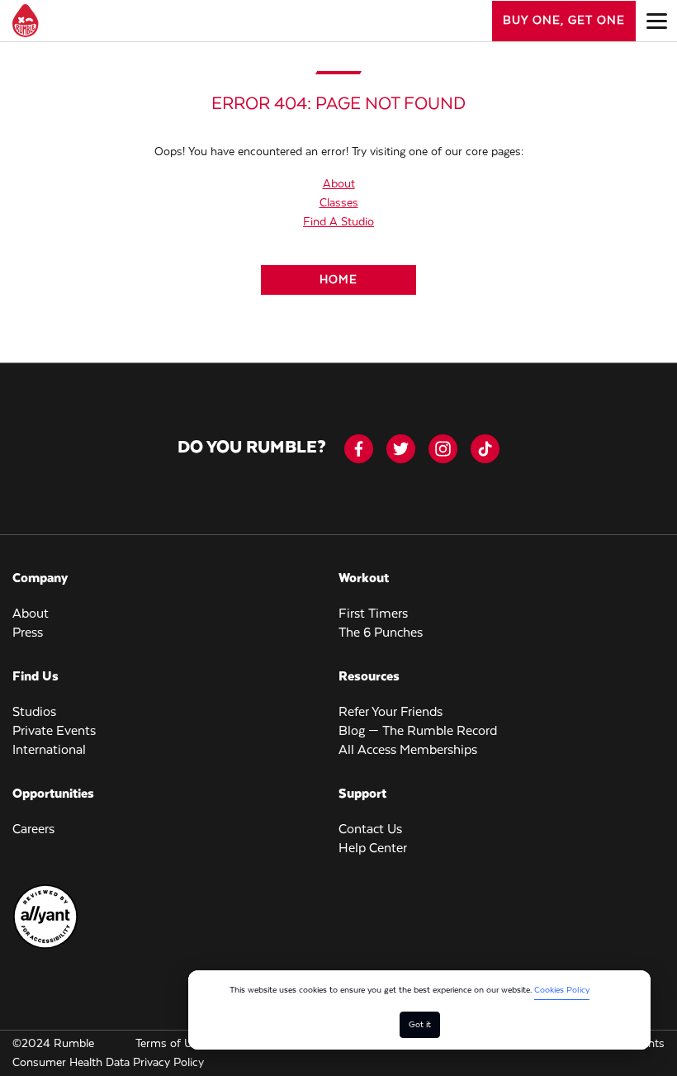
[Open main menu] (656, 20)
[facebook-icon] (358, 448)
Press (27, 633)
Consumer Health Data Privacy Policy (108, 1062)
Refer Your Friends (390, 712)
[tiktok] (485, 448)
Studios (34, 712)
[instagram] (442, 448)
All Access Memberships (407, 750)
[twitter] (400, 448)
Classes (339, 203)
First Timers (373, 614)
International (49, 750)
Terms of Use (169, 1043)
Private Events (54, 731)
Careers (33, 829)
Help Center (372, 848)
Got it (420, 1025)
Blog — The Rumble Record (417, 731)
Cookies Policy (561, 990)
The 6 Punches (380, 633)
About (339, 184)
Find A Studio (338, 222)
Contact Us (370, 829)
